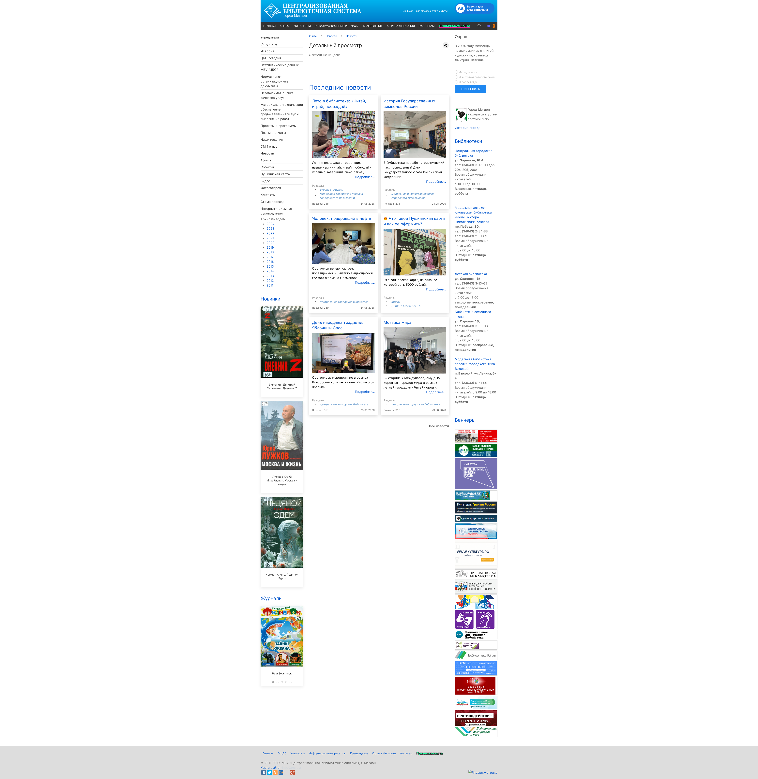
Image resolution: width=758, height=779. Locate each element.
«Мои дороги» (467, 72)
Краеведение (359, 753)
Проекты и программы (278, 126)
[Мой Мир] (281, 772)
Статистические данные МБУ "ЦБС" (280, 67)
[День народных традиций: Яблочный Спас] (343, 352)
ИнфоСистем (290, 768)
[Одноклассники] (275, 772)
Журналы (271, 598)
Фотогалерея (271, 188)
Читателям (297, 753)
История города (467, 128)
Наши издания (272, 139)
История (267, 51)
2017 (270, 257)
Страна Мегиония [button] (401, 25)
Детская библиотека (471, 274)
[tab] (273, 682)
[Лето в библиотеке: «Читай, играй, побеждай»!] (343, 135)
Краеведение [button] (373, 25)
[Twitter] (269, 772)
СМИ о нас (269, 146)
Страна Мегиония (331, 189)
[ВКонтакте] (263, 772)
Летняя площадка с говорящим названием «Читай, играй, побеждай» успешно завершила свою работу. (341, 167)
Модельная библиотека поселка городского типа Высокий (475, 364)
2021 (270, 238)
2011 (269, 285)
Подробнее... (365, 177)
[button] (479, 26)
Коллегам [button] (426, 25)
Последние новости (340, 87)
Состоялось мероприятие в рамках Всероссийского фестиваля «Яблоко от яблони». (343, 382)
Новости (267, 153)
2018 (270, 252)
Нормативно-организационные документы (274, 81)
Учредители (270, 37)
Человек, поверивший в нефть (341, 218)
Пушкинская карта (275, 174)
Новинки (270, 299)
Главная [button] (269, 25)
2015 (270, 266)
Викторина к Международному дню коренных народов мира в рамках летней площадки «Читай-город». (412, 382)
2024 (270, 224)
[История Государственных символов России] (415, 135)
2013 (270, 276)
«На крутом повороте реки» (476, 77)
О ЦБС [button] (284, 25)
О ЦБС (282, 753)
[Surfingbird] (298, 772)
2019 (270, 247)
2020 (270, 243)
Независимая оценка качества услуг (277, 95)
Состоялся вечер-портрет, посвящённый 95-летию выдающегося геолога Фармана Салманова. (342, 273)
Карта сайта (270, 768)
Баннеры (465, 420)
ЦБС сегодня (271, 58)
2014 (270, 271)
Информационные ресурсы (327, 753)
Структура (269, 44)
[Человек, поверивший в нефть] (343, 243)
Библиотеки (468, 141)
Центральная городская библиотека (344, 301)
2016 (270, 262)
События (268, 167)
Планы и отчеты (273, 133)
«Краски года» (468, 82)
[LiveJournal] (286, 772)
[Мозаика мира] (415, 350)
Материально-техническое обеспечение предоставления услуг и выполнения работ (282, 112)
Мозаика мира (397, 322)
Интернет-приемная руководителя (276, 211)
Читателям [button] (302, 25)
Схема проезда (272, 202)
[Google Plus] (292, 772)
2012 (270, 281)
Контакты (268, 195)
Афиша (266, 160)
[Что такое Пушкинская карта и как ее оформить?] (415, 252)
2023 (270, 228)
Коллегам (406, 753)
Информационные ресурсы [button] (336, 25)
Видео (265, 181)
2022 (270, 233)
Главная (268, 753)
